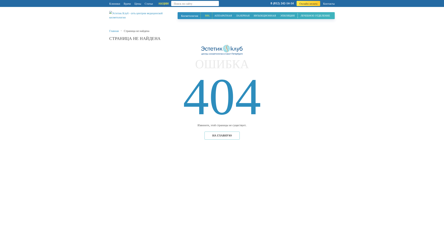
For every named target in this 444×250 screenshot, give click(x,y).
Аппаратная (223, 15)
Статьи (149, 3)
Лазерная (243, 15)
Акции (163, 3)
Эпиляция (287, 15)
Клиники (114, 3)
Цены (137, 3)
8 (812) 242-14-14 (282, 3)
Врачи (127, 3)
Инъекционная (265, 15)
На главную (222, 135)
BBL (207, 15)
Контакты (329, 3)
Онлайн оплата (308, 3)
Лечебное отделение (315, 15)
